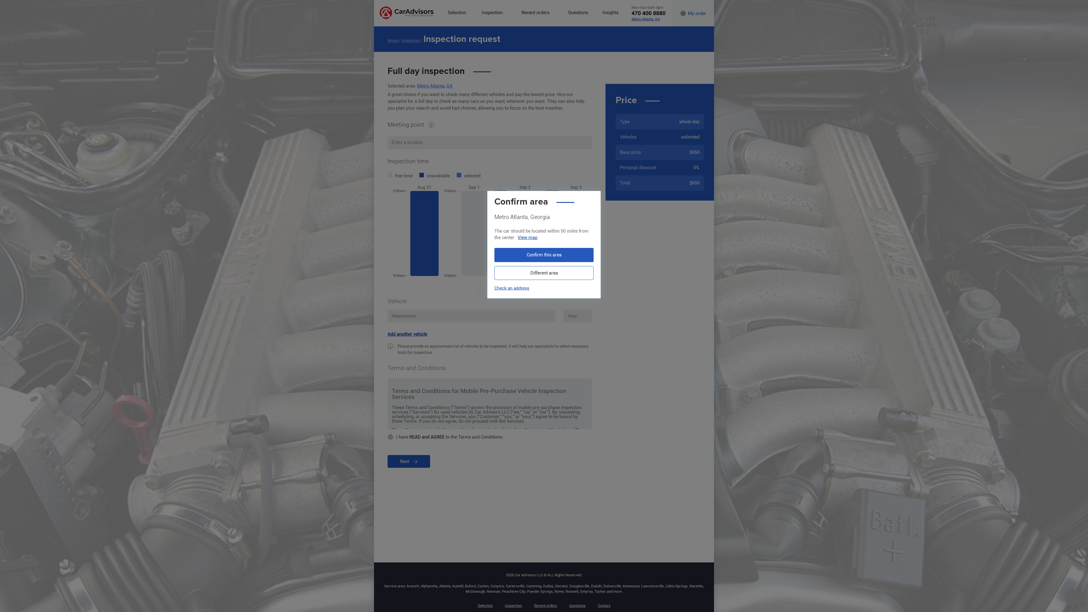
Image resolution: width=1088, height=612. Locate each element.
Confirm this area (544, 255)
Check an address (511, 288)
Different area (544, 273)
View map (527, 237)
